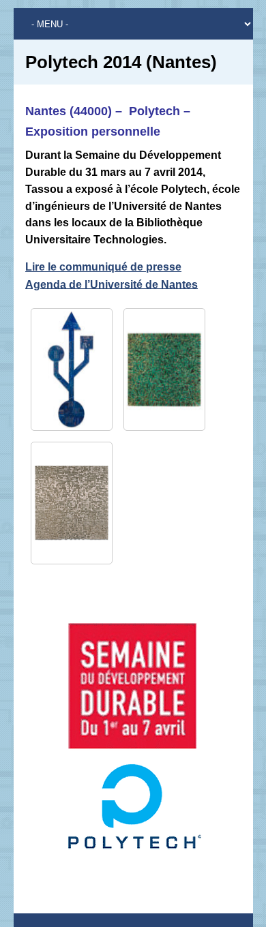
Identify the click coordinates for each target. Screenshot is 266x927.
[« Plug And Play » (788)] (72, 369)
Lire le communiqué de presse (103, 267)
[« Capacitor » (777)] (72, 503)
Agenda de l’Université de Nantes (111, 284)
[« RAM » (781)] (164, 369)
